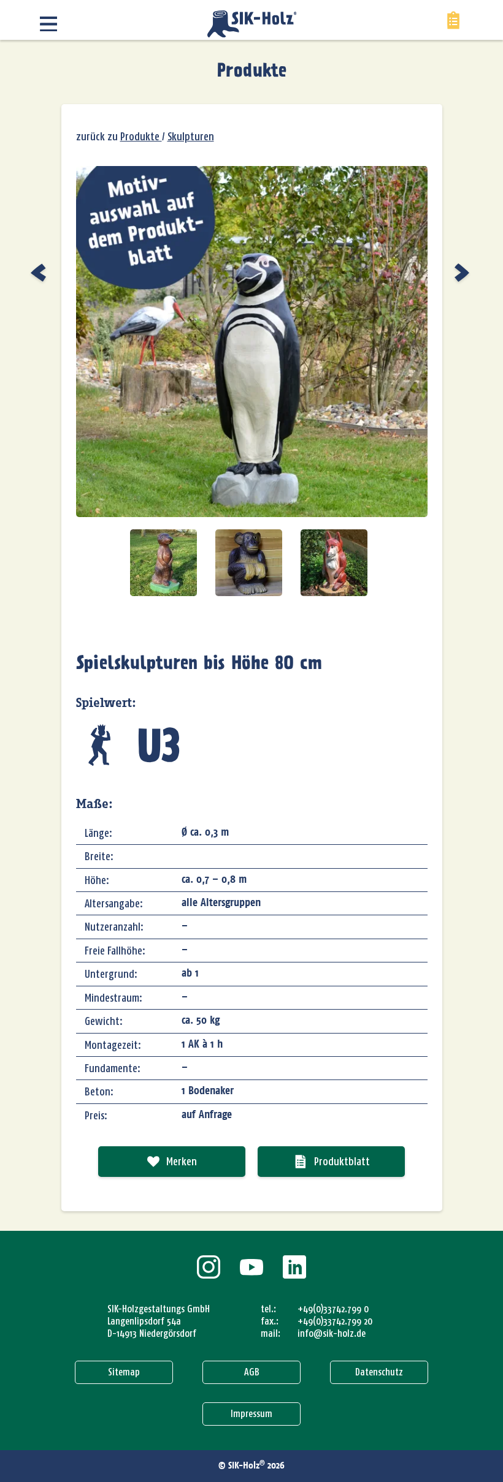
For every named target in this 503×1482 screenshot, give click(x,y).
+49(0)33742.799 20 (335, 1321)
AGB (251, 1372)
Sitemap (124, 1372)
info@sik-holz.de (332, 1333)
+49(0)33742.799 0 (333, 1309)
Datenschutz (379, 1372)
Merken (181, 1161)
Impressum (251, 1414)
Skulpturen (190, 136)
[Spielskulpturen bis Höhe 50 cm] (40, 272)
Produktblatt (342, 1161)
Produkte (251, 71)
